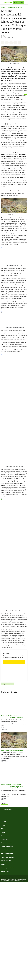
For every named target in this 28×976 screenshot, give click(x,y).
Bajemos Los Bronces (17, 717)
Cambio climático (16, 716)
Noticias (3, 7)
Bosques (19, 7)
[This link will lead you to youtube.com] (8, 815)
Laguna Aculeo (15, 788)
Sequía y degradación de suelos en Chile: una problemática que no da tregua (13, 720)
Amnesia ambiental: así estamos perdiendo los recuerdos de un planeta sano (13, 791)
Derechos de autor (6, 860)
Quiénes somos (5, 835)
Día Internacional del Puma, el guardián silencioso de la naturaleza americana (12, 753)
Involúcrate (14, 662)
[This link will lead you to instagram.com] (11, 815)
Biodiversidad (11, 7)
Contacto (3, 821)
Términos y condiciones (7, 867)
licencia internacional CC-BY (17, 880)
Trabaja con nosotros (7, 846)
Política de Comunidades (7, 857)
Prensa (3, 832)
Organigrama (5, 839)
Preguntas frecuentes (7, 843)
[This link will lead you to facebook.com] (2, 815)
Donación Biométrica (7, 850)
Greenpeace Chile (8, 809)
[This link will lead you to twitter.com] (5, 815)
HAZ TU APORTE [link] (18, 2)
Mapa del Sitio (5, 871)
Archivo (3, 864)
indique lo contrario (12, 879)
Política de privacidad (7, 853)
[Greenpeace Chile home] (8, 2)
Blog (2, 828)
